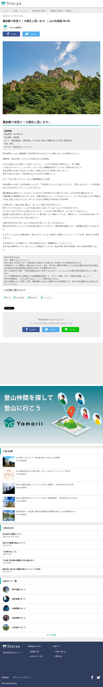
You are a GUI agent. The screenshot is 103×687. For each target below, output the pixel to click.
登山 (8, 298)
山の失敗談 (20, 298)
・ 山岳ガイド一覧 (35, 656)
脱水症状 (33, 298)
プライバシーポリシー (21, 677)
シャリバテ (47, 298)
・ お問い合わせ (59, 652)
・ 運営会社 (57, 656)
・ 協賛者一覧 (33, 652)
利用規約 (5, 677)
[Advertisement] (33, 363)
